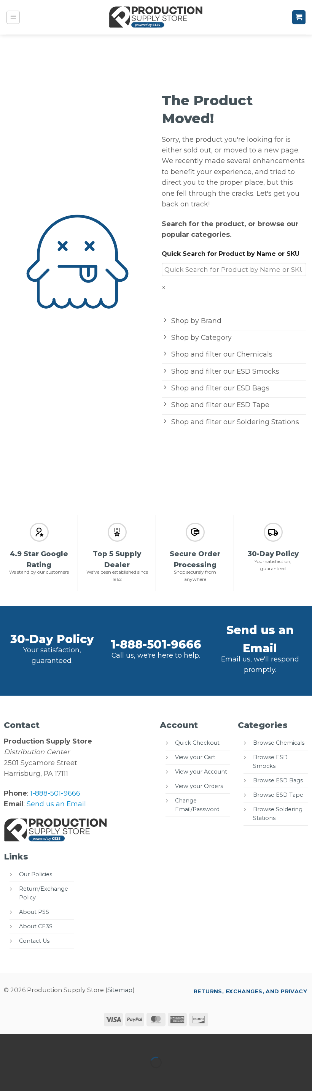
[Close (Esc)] (83, 1042)
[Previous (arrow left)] (8, 1076)
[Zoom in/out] (8, 1042)
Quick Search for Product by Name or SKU (230, 253)
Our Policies (35, 874)
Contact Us (34, 940)
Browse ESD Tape (278, 794)
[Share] (58, 1042)
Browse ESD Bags (278, 780)
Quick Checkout (197, 742)
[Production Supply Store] (156, 17)
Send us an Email (56, 804)
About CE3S (36, 926)
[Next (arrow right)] (33, 1076)
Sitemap (119, 990)
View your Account (201, 771)
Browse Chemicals (278, 742)
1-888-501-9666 (156, 644)
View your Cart (195, 757)
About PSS (34, 912)
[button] (13, 17)
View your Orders (199, 786)
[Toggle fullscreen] (33, 1042)
